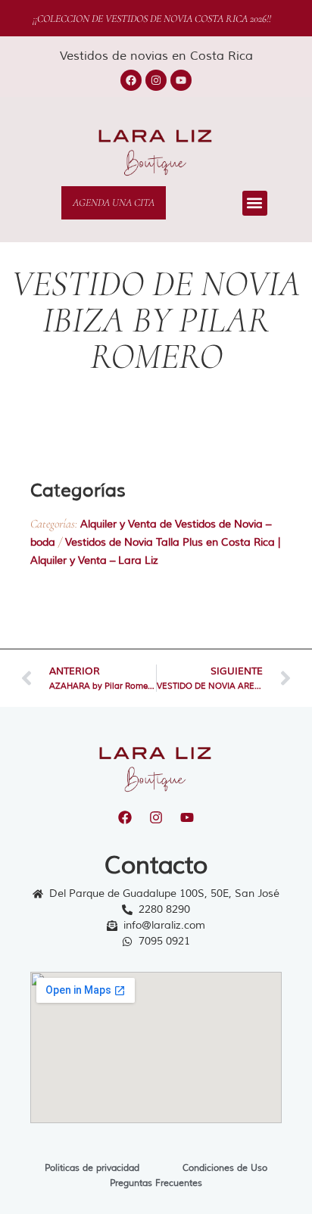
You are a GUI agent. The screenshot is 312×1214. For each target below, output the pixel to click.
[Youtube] (181, 80)
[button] (254, 203)
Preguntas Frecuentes (156, 1183)
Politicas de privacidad (92, 1168)
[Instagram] (156, 80)
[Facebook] (131, 80)
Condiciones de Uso (225, 1168)
